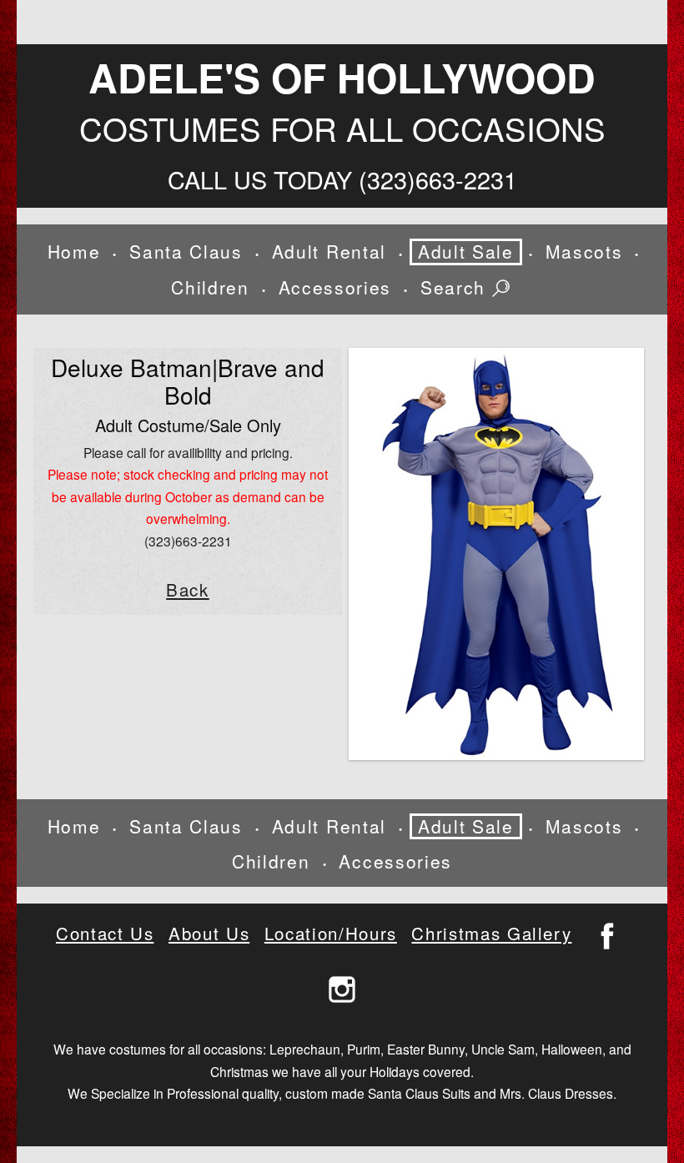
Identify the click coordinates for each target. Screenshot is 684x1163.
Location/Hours (330, 933)
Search (456, 288)
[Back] (496, 554)
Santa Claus (185, 251)
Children (210, 287)
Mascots (584, 251)
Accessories (335, 287)
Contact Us (104, 933)
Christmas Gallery (491, 933)
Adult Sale (466, 251)
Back (187, 589)
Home (74, 251)
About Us (208, 933)
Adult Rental (329, 251)
